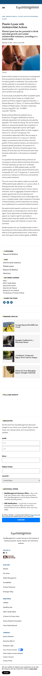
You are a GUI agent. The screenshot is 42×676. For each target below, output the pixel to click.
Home (3, 16)
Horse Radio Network (10, 625)
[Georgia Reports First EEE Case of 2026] (8, 326)
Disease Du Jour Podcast (11, 290)
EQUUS (5, 569)
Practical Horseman (9, 587)
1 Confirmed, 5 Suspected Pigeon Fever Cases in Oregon (26, 356)
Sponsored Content (9, 286)
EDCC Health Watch (9, 283)
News (5, 281)
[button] (4, 302)
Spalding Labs (7, 607)
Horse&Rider (7, 582)
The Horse (6, 573)
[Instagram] (6, 553)
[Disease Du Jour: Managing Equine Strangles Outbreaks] (8, 371)
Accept (6, 673)
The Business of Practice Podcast (13, 293)
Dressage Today (8, 592)
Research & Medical (11, 16)
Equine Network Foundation (12, 621)
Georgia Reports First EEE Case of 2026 (26, 326)
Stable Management (9, 578)
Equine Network (8, 636)
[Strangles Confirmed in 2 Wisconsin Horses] (8, 341)
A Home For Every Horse (11, 616)
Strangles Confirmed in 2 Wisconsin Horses (24, 341)
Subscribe (21, 520)
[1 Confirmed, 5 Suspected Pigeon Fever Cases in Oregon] (8, 356)
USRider (5, 603)
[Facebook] (4, 553)
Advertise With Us (9, 641)
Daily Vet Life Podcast (10, 288)
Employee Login (8, 646)
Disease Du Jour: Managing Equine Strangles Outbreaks (25, 372)
